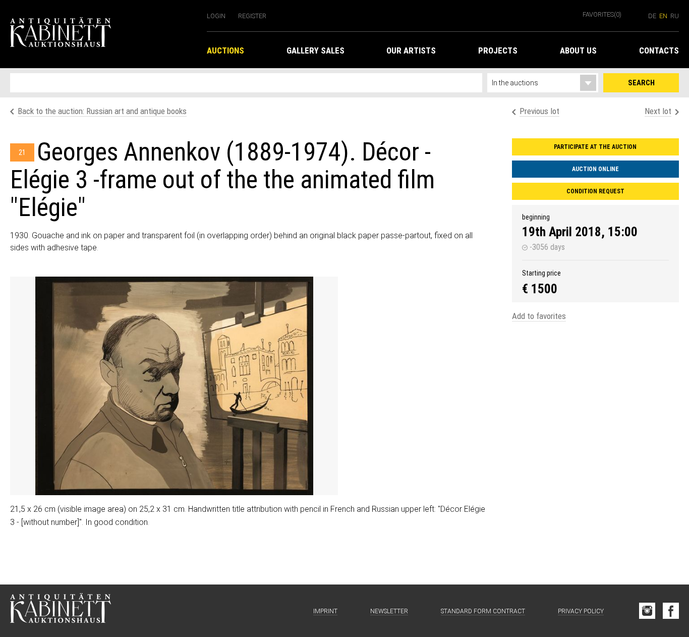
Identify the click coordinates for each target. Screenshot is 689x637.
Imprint (325, 611)
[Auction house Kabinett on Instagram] (647, 611)
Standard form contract (483, 611)
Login (216, 16)
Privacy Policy (581, 611)
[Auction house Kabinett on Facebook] (671, 611)
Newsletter (389, 611)
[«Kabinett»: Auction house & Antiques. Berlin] (60, 611)
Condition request (595, 191)
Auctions (225, 50)
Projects (498, 50)
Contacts (659, 50)
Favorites (602, 14)
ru (674, 16)
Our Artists (411, 50)
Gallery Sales (315, 50)
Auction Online (595, 169)
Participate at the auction (595, 146)
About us (578, 50)
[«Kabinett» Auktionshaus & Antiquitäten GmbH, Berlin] (103, 34)
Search (641, 82)
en (663, 16)
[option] (174, 386)
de (652, 16)
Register (252, 16)
